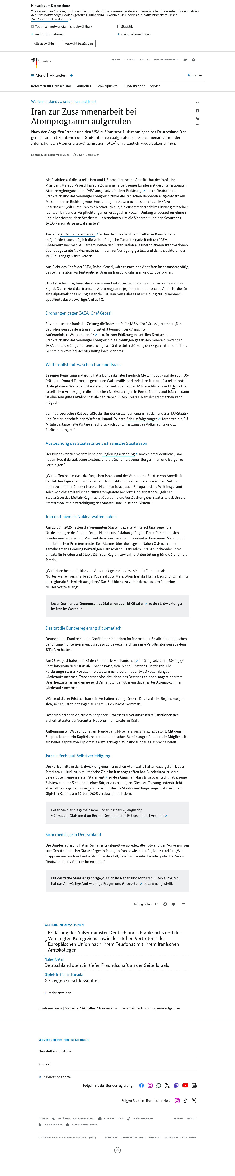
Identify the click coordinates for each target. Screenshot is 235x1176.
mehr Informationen (49, 34)
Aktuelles (84, 86)
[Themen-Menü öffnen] (71, 75)
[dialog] (117, 26)
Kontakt (144, 59)
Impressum (111, 1137)
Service (156, 86)
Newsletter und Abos (55, 1051)
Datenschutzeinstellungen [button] (180, 1137)
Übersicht (155, 1137)
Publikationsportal (57, 1077)
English (115, 59)
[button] (202, 60)
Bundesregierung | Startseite (58, 1008)
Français (130, 59)
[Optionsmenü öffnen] (198, 126)
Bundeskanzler (134, 86)
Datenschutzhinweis (166, 59)
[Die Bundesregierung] (41, 63)
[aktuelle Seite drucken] (198, 118)
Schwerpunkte (107, 86)
